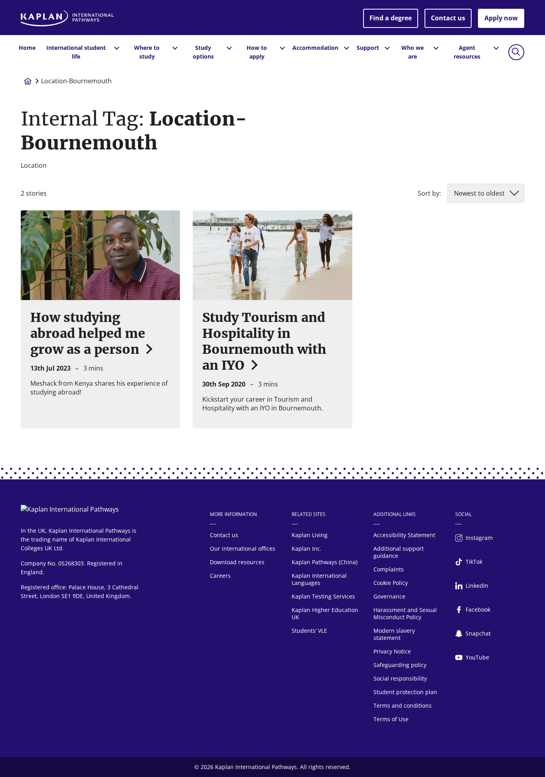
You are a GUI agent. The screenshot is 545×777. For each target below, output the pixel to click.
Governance (389, 596)
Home (27, 47)
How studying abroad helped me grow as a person (87, 333)
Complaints (388, 569)
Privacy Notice (392, 651)
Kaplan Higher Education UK (325, 613)
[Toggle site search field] (516, 52)
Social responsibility (400, 678)
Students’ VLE (309, 630)
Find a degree (390, 18)
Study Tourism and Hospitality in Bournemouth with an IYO (264, 341)
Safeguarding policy (400, 665)
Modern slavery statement (394, 634)
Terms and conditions (402, 705)
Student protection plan (405, 692)
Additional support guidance (398, 552)
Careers (220, 575)
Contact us (448, 18)
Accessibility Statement (404, 535)
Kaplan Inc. (307, 548)
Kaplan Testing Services (323, 596)
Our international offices (242, 548)
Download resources (237, 562)
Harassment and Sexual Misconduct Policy (405, 613)
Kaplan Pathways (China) (324, 562)
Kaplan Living (310, 535)
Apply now (501, 18)
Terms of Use (391, 719)
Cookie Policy (390, 583)
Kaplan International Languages (319, 579)
